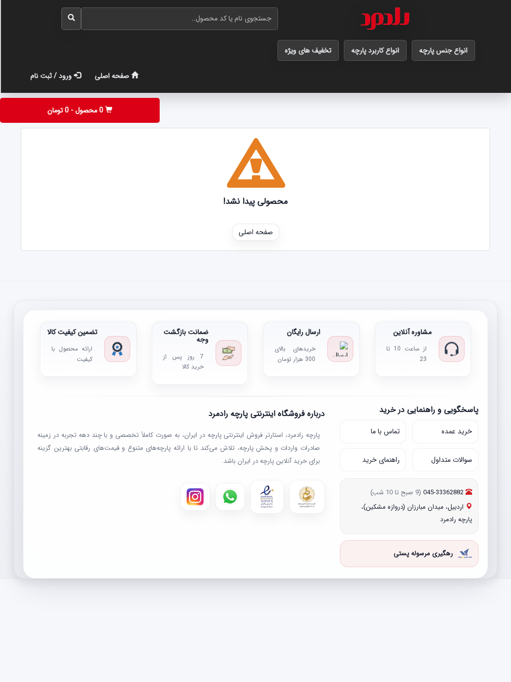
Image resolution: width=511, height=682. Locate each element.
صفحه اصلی (113, 75)
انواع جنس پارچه (443, 50)
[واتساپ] (230, 497)
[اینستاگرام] (195, 497)
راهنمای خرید (381, 459)
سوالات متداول (451, 459)
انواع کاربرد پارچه (375, 50)
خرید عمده (457, 431)
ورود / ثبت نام (52, 75)
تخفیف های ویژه (308, 50)
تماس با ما (385, 431)
